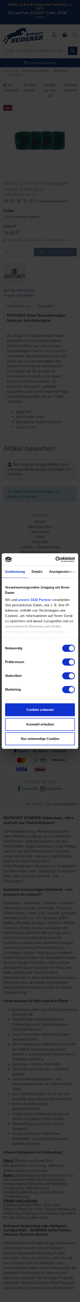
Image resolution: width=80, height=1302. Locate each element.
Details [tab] (37, 571)
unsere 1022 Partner (34, 600)
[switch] (68, 662)
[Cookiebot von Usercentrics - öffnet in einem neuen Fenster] (56, 559)
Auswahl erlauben (40, 724)
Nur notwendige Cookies (40, 739)
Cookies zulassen (40, 709)
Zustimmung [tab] (15, 571)
